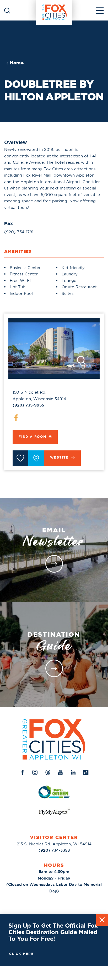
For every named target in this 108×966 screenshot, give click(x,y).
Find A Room (32, 437)
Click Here (21, 954)
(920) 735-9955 (28, 405)
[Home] (54, 10)
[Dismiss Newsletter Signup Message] (102, 920)
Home (17, 63)
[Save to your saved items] (20, 458)
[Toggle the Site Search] (7, 10)
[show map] (36, 458)
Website (59, 457)
